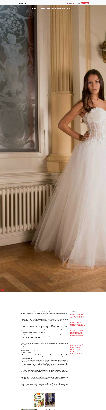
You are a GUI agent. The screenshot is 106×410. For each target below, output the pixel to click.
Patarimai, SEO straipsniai (75, 349)
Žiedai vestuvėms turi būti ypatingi (77, 314)
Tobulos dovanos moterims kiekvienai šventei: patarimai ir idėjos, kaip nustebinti (77, 317)
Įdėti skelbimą (85, 3)
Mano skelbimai (77, 3)
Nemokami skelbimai (74, 351)
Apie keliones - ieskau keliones (76, 353)
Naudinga (74, 311)
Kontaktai (70, 3)
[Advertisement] (53, 300)
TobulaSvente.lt (22, 3)
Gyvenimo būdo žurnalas (75, 347)
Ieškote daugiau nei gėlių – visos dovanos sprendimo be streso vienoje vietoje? (77, 325)
